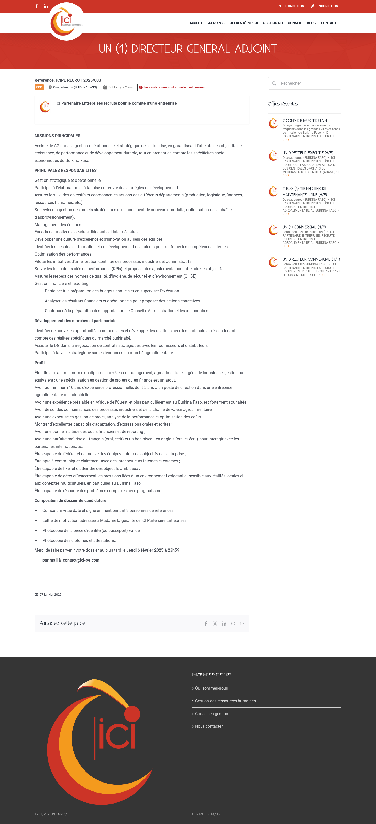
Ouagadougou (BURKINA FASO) (75, 87)
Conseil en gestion (211, 713)
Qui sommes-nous (211, 688)
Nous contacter (209, 726)
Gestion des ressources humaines (225, 701)
